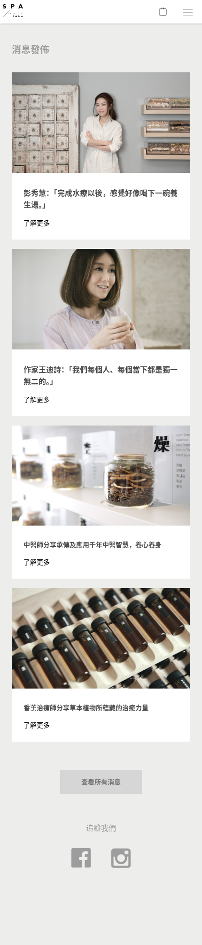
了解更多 (36, 223)
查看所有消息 (101, 782)
